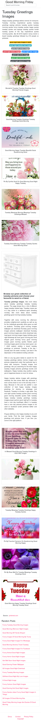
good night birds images (21, 55)
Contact (17, 717)
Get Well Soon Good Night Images (14, 660)
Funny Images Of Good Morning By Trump (17, 637)
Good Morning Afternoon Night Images (15, 629)
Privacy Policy (28, 717)
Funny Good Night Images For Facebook (16, 649)
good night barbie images (11, 52)
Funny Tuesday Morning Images (13, 672)
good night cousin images (20, 48)
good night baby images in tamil (20, 42)
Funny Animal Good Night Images (14, 652)
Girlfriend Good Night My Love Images (15, 676)
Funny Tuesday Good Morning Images (15, 625)
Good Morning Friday (19, 2)
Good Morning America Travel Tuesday (16, 645)
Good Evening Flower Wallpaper (13, 664)
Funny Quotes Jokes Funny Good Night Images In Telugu (19, 693)
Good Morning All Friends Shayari (14, 633)
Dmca (10, 717)
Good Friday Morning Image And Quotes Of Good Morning (19, 703)
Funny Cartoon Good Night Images (14, 684)
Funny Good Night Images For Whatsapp (16, 641)
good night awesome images (20, 61)
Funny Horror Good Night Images (14, 656)
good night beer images (30, 52)
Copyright (20, 719)
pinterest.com (13, 615)
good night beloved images (20, 58)
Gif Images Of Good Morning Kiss (14, 698)
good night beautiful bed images (20, 45)
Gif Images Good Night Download (14, 668)
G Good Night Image (9, 680)
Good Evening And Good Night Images (15, 688)
